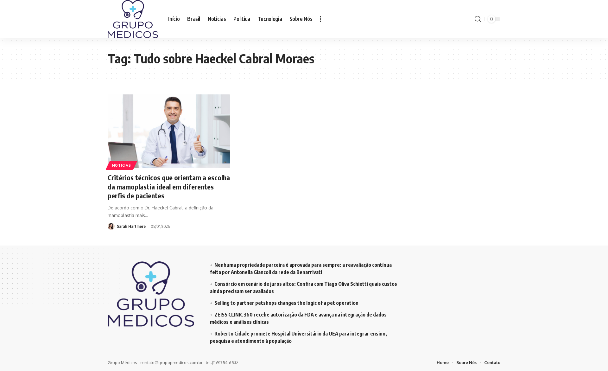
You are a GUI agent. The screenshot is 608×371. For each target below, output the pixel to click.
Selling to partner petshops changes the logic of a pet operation (286, 303)
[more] (320, 19)
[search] (478, 19)
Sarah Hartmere (131, 226)
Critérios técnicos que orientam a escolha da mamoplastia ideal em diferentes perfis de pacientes (169, 186)
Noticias (121, 165)
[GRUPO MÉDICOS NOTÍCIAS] (133, 19)
